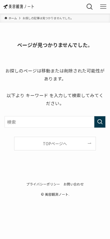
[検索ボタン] (89, 7)
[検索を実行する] (99, 122)
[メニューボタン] (103, 7)
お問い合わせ (73, 184)
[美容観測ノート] (19, 7)
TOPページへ (55, 143)
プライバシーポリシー (43, 184)
